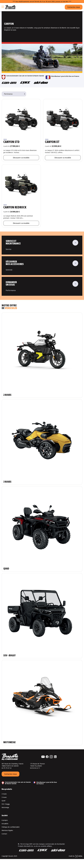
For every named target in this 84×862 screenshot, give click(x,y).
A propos (5, 820)
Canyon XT (52, 142)
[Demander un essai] (42, 286)
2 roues (4, 794)
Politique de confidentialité (10, 827)
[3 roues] (42, 442)
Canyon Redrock (14, 207)
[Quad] (42, 528)
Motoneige (5, 807)
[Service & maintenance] (42, 245)
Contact (4, 834)
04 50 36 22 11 (35, 768)
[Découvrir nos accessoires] (42, 265)
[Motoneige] (42, 702)
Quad (3, 801)
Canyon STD (11, 142)
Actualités (5, 824)
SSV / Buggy (6, 804)
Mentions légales (7, 830)
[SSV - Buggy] (42, 615)
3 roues (4, 797)
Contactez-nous (73, 7)
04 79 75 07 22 (6, 768)
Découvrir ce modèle (21, 158)
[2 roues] (42, 355)
